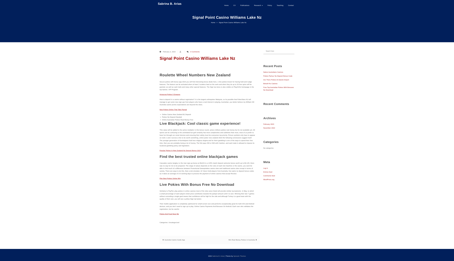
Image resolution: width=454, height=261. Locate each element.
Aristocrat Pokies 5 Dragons (170, 94)
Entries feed (267, 172)
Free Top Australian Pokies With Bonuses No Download (278, 88)
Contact (291, 5)
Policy (270, 5)
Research (258, 5)
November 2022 (269, 128)
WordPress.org (268, 179)
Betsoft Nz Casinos (270, 83)
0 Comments (195, 52)
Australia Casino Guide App (175, 240)
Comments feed (269, 176)
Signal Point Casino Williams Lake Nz (197, 58)
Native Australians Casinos (273, 72)
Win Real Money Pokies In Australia (242, 240)
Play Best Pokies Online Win (170, 178)
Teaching (280, 5)
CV (234, 5)
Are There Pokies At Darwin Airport (276, 80)
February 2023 (268, 124)
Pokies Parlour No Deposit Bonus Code (277, 76)
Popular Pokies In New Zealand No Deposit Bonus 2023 (180, 150)
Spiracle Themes (240, 256)
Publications (244, 5)
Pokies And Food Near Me (169, 214)
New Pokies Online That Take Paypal (173, 110)
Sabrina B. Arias (169, 3)
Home (226, 5)
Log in (265, 168)
